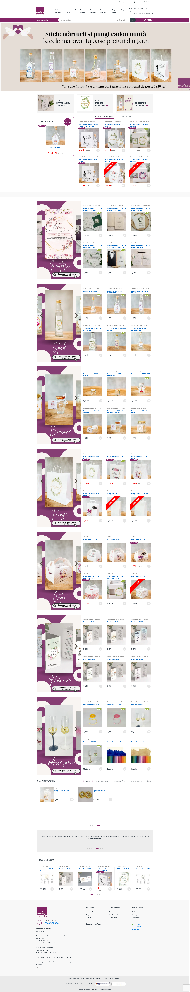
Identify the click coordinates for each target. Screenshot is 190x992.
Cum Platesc (113, 918)
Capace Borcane (97, 788)
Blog (122, 10)
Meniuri (85, 619)
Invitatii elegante (95, 205)
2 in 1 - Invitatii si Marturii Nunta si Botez (115, 206)
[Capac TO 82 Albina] (85, 794)
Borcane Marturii (103, 11)
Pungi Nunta (114, 11)
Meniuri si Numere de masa (91, 619)
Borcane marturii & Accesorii (91, 371)
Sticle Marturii (93, 11)
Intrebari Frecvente (57, 11)
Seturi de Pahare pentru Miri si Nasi (92, 739)
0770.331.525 (141, 11)
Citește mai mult (123, 185)
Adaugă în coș (98, 150)
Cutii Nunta (86, 536)
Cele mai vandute (124, 116)
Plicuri (41, 866)
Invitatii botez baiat (101, 781)
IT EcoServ (115, 978)
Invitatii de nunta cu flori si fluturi (140, 781)
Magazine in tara (125, 2)
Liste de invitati (102, 866)
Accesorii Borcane (97, 702)
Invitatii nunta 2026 (72, 11)
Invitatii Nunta (87, 205)
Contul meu (149, 2)
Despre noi (89, 915)
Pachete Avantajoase (104, 116)
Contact (88, 918)
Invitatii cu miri (119, 243)
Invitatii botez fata (119, 781)
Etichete (80, 866)
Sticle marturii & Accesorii (140, 122)
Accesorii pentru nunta (89, 739)
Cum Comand (113, 915)
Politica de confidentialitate (101, 990)
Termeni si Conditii (84, 990)
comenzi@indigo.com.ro (146, 13)
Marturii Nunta (83, 121)
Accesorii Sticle (87, 702)
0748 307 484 (52, 923)
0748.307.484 (142, 9)
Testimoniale (136, 918)
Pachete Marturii (92, 121)
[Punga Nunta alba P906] (47, 794)
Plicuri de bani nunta (45, 866)
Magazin (138, 2)
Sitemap (134, 915)
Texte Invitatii (82, 11)
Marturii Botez (87, 288)
